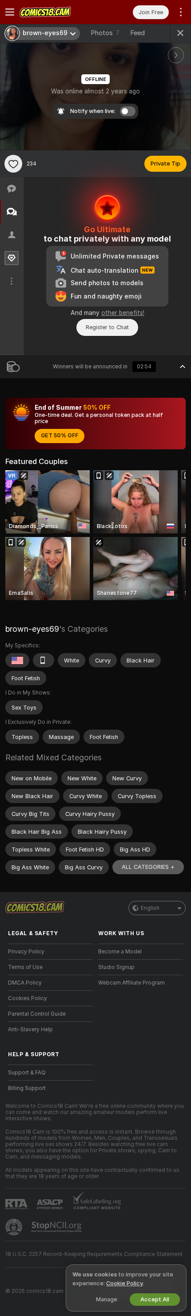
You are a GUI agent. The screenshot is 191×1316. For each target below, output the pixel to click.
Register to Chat (107, 327)
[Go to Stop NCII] (57, 1227)
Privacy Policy (26, 952)
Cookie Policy (124, 1283)
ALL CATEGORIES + (148, 867)
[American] (17, 660)
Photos (105, 33)
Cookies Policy (27, 998)
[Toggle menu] (10, 12)
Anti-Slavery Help (30, 1029)
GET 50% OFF (59, 435)
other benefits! (122, 312)
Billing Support (27, 1088)
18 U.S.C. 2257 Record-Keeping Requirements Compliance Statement (94, 1254)
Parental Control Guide (37, 1014)
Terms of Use (25, 967)
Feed (137, 33)
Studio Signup (116, 967)
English (150, 908)
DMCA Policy (25, 983)
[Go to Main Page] (58, 12)
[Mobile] (43, 660)
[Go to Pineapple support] (14, 1227)
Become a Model (120, 952)
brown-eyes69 (32, 629)
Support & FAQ (27, 1073)
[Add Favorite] (13, 164)
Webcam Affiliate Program (131, 983)
